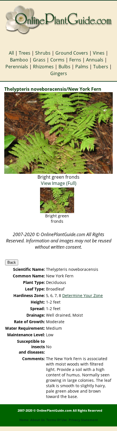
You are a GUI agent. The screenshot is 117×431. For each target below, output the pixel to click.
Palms (81, 66)
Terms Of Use (56, 420)
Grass (39, 60)
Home (24, 420)
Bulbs (64, 66)
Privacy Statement (83, 420)
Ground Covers (71, 53)
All (11, 53)
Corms (57, 60)
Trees (24, 53)
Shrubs (43, 53)
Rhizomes (43, 66)
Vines (99, 53)
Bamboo (19, 60)
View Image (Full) (58, 183)
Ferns (75, 60)
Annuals (94, 60)
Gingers (58, 73)
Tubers (100, 66)
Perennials (16, 66)
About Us (37, 420)
